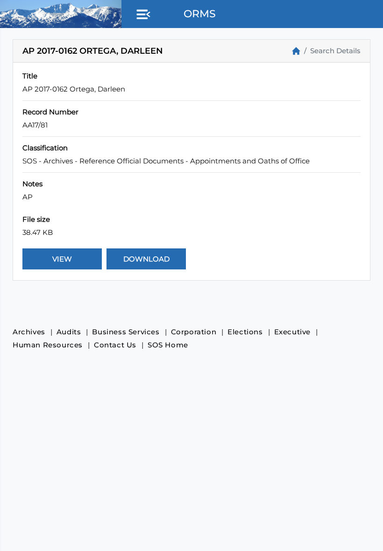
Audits (69, 331)
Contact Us (115, 344)
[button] (141, 15)
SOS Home (168, 344)
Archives (29, 331)
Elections (244, 331)
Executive (292, 331)
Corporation (194, 331)
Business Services (125, 331)
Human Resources (48, 344)
